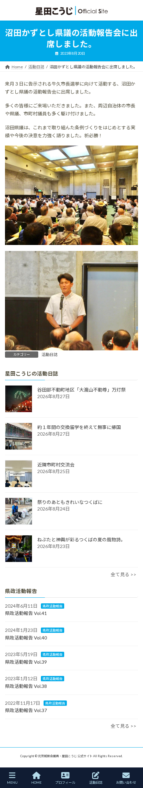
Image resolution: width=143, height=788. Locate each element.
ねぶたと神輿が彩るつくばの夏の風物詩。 (81, 539)
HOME (36, 782)
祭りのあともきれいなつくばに (69, 502)
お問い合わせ (126, 782)
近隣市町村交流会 (55, 464)
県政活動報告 (53, 606)
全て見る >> (123, 574)
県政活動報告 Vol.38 (26, 686)
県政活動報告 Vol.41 (26, 613)
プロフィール (65, 782)
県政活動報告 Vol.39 (26, 662)
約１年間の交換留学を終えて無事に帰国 (79, 427)
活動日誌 (50, 354)
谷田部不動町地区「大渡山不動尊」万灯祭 (81, 390)
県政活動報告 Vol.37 (26, 710)
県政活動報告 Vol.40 (26, 637)
